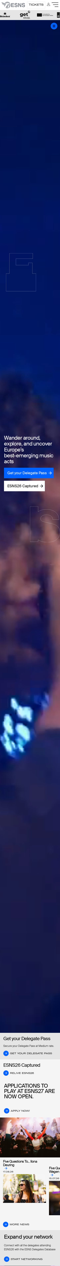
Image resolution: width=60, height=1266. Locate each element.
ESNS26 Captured (22, 486)
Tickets (36, 4)
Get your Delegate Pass (27, 473)
